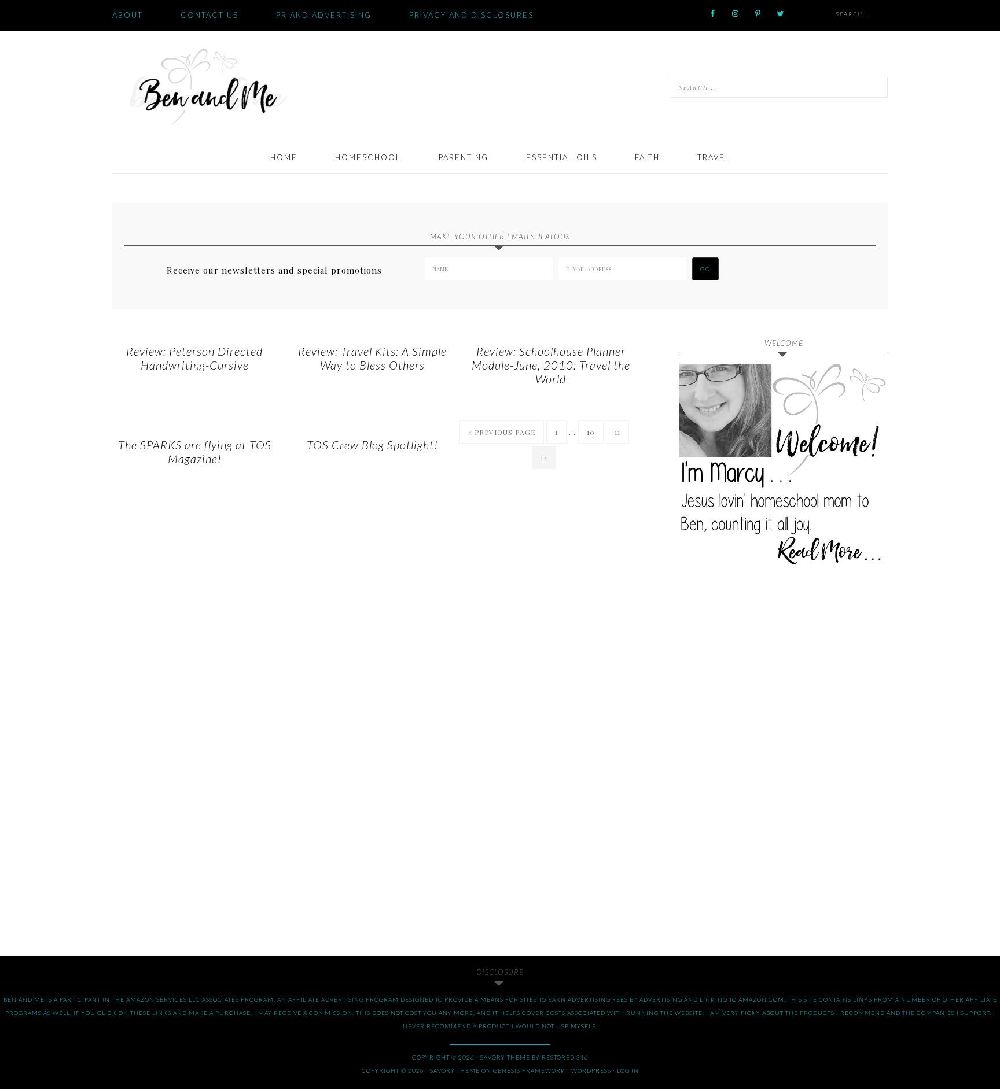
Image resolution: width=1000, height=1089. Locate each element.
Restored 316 (565, 1057)
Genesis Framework (529, 1070)
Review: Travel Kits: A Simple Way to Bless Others (372, 358)
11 (617, 432)
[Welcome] (783, 468)
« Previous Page (501, 432)
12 (544, 457)
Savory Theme (455, 1070)
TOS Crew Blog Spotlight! (372, 445)
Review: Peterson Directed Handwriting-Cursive (194, 358)
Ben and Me (207, 85)
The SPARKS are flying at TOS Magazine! (194, 452)
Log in (628, 1070)
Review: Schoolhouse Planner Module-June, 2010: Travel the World (551, 365)
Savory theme (505, 1057)
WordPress (591, 1070)
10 (591, 432)
